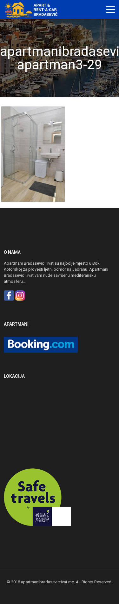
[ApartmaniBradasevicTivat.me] (33, 9)
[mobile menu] (110, 9)
